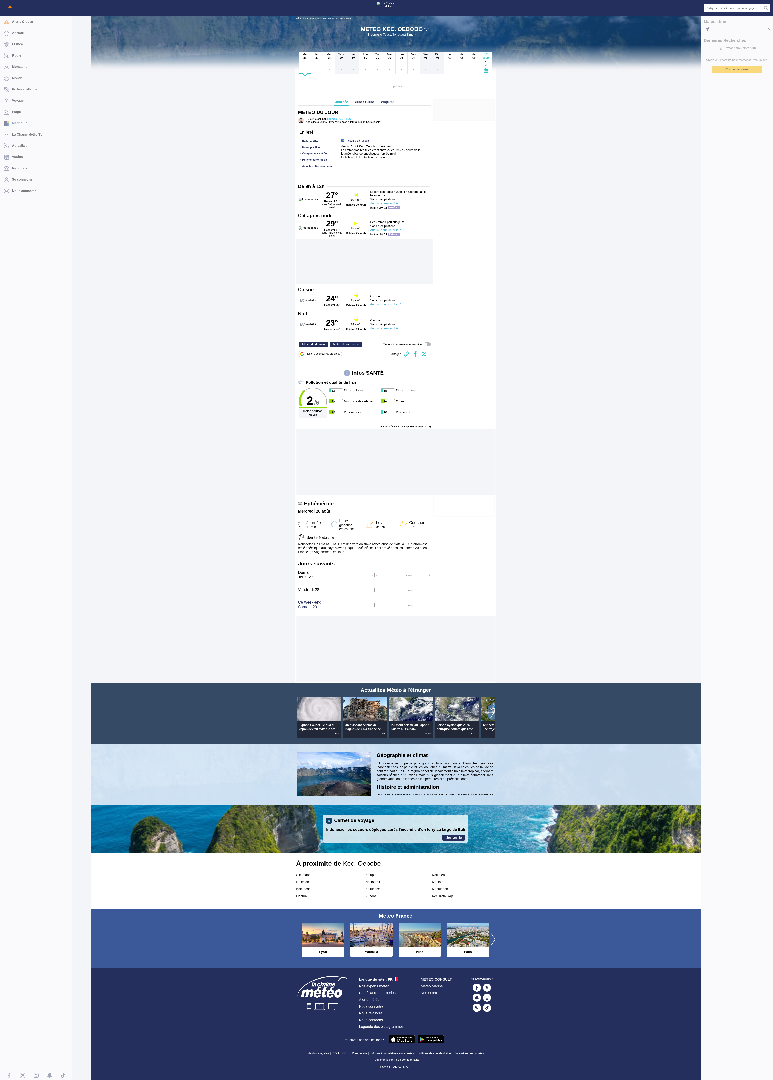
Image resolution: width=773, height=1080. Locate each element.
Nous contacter (371, 1020)
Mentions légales (318, 1053)
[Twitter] (487, 988)
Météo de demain (313, 344)
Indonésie (309, 18)
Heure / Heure (363, 102)
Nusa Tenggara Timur (327, 18)
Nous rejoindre (370, 1013)
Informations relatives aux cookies (392, 1053)
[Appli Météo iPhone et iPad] (402, 1039)
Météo (299, 18)
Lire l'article (453, 837)
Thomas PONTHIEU (339, 118)
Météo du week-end (346, 344)
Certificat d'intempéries (377, 993)
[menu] (9, 8)
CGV (345, 1053)
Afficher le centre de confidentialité (397, 1059)
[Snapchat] (477, 998)
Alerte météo (369, 1000)
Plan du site (359, 1053)
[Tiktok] (487, 1008)
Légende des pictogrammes (381, 1027)
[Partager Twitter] (424, 354)
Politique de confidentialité (434, 1053)
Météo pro (429, 993)
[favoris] (426, 29)
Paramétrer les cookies (469, 1053)
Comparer (386, 102)
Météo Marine (432, 986)
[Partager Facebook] (415, 354)
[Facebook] (477, 988)
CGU (336, 1053)
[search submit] (766, 8)
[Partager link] (406, 354)
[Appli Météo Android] (431, 1039)
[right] (492, 713)
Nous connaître (371, 1006)
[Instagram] (487, 998)
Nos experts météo (374, 986)
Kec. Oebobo (346, 18)
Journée (341, 102)
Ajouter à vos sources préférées (323, 353)
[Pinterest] (477, 1008)
